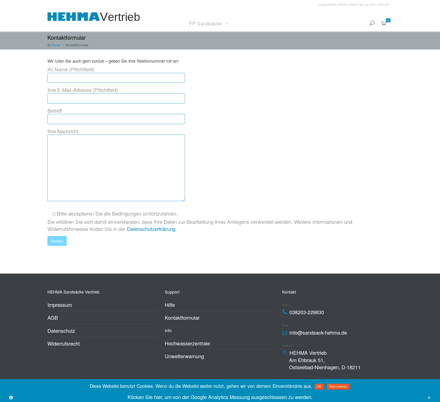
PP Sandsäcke (205, 23)
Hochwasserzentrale (187, 343)
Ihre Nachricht (62, 131)
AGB (52, 317)
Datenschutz (61, 330)
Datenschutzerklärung (151, 228)
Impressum (59, 304)
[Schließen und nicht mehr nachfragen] (429, 397)
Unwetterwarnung (184, 356)
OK (319, 386)
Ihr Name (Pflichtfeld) (70, 69)
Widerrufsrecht (63, 343)
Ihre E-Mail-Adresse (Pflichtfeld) (82, 89)
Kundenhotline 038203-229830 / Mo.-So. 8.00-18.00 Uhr (354, 4)
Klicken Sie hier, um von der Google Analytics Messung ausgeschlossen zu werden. (220, 396)
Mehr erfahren (338, 386)
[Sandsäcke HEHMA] (93, 15)
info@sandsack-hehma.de (318, 332)
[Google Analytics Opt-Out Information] (11, 397)
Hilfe (170, 304)
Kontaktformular (182, 317)
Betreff (54, 110)
